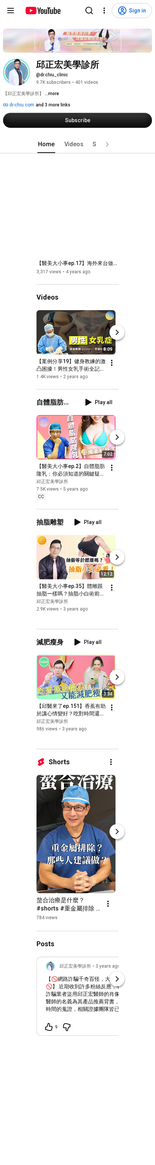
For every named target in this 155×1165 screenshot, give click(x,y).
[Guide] (10, 10)
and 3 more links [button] (53, 105)
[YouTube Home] (43, 10)
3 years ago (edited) (116, 966)
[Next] (117, 332)
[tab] (46, 144)
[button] (107, 144)
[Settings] (104, 10)
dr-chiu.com (21, 105)
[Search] (89, 10)
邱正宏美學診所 (52, 481)
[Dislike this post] (67, 1027)
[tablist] (77, 144)
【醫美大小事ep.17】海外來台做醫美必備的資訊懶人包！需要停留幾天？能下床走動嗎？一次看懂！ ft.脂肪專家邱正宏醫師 (77, 263)
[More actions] (111, 362)
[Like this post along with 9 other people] (49, 1027)
